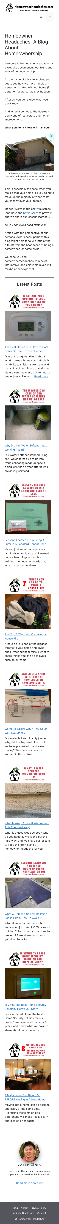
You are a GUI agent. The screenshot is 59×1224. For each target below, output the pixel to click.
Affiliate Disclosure (23, 1213)
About (24, 1207)
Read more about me (29, 1183)
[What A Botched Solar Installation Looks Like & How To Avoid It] (28, 883)
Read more (41, 376)
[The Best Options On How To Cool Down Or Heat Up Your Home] (28, 316)
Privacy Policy (38, 1207)
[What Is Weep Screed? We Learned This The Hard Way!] (28, 790)
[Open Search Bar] (41, 17)
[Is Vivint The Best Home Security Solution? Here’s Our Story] (28, 973)
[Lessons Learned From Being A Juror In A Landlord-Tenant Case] (28, 507)
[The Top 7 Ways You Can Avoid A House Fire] (28, 602)
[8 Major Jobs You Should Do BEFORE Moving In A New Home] (28, 1064)
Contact (41, 1213)
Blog (15, 1207)
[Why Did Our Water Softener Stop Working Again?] (28, 413)
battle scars (30, 213)
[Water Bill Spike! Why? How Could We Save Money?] (28, 696)
